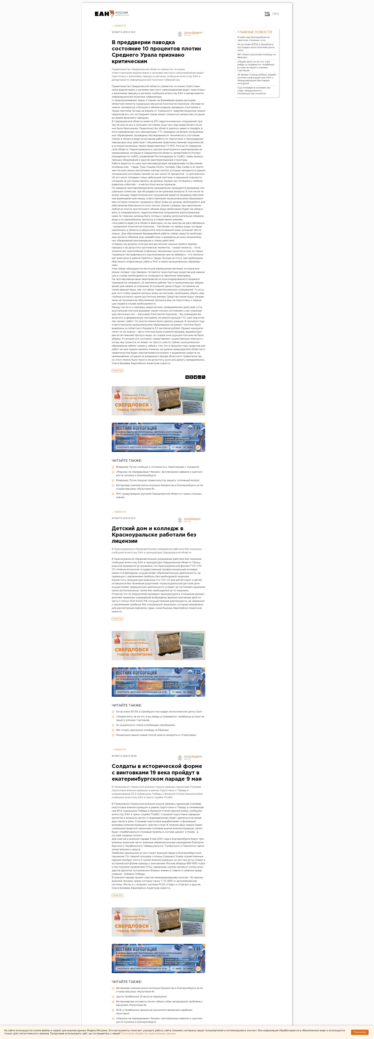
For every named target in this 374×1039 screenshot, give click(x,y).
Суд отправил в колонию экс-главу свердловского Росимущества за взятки (254, 91)
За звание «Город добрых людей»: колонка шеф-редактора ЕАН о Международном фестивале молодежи (257, 79)
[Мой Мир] (199, 377)
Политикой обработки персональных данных (148, 1034)
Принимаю (359, 1032)
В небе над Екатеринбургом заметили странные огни (253, 38)
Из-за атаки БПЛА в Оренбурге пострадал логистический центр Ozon (159, 712)
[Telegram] (195, 377)
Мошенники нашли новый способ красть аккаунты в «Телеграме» (156, 735)
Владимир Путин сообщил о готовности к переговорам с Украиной (157, 467)
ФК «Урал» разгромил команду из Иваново (142, 730)
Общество (117, 370)
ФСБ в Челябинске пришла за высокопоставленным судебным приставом (154, 1012)
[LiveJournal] (203, 377)
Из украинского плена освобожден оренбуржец (145, 725)
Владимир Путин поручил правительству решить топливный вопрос (158, 480)
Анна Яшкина (192, 519)
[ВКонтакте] (187, 377)
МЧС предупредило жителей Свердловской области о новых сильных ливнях (159, 496)
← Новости (119, 26)
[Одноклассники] (191, 377)
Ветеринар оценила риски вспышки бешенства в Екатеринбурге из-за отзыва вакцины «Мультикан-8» (159, 487)
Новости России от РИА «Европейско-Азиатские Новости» (105, 14)
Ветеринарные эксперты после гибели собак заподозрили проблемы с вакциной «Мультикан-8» (159, 1003)
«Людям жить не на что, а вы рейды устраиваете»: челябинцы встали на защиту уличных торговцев (160, 718)
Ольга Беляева (193, 33)
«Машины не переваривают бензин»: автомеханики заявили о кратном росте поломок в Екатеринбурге (159, 474)
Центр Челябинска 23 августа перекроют (141, 997)
